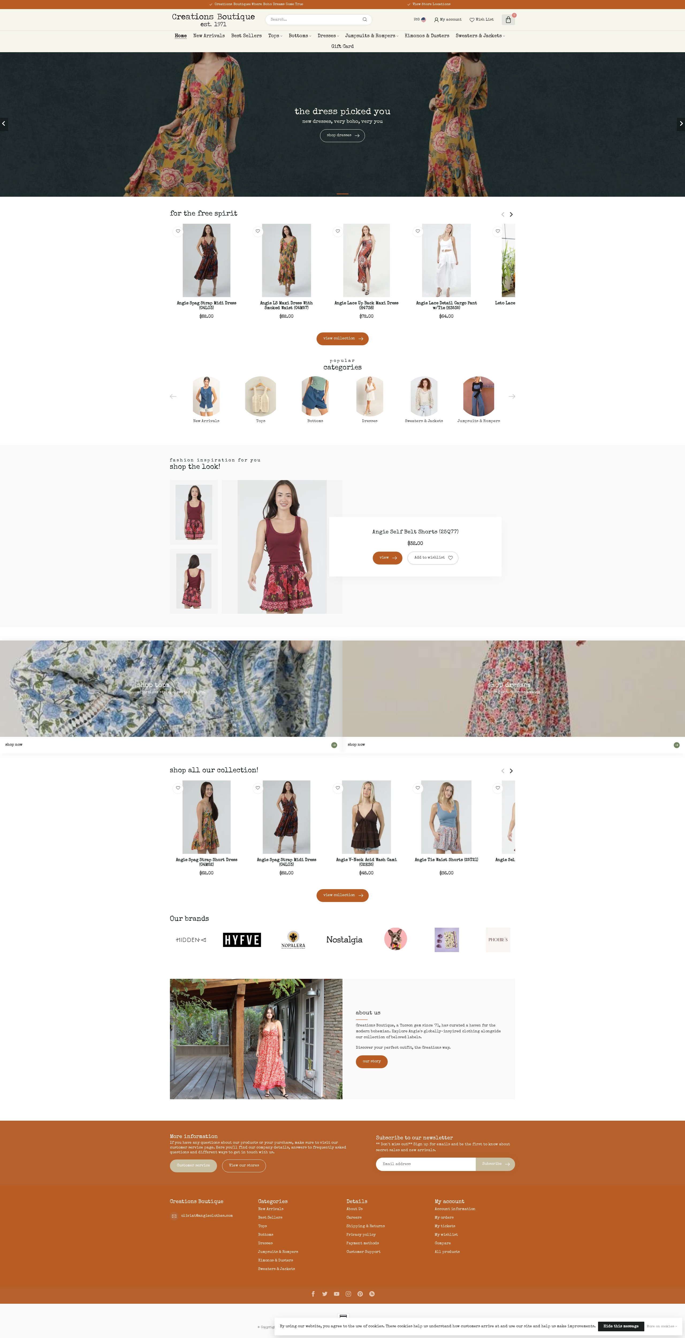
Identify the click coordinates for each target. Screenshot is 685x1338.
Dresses (327, 36)
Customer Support (363, 1252)
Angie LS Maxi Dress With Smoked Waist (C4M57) (286, 305)
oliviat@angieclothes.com (207, 1216)
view (384, 558)
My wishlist (446, 1235)
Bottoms (298, 36)
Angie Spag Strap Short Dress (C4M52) (206, 862)
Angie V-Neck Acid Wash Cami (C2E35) (366, 862)
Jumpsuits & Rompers (370, 36)
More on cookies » (662, 1326)
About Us (355, 1209)
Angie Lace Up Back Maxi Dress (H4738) (366, 305)
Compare (443, 1243)
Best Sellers (246, 36)
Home (181, 36)
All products (447, 1252)
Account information (455, 1209)
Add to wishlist (429, 558)
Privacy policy (361, 1235)
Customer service (193, 1166)
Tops (273, 36)
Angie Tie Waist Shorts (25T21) (446, 860)
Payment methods (363, 1243)
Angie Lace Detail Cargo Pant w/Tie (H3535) (446, 305)
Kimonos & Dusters (427, 36)
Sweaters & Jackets (479, 36)
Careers (354, 1218)
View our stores (244, 1166)
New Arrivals (209, 36)
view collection (339, 338)
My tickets (445, 1226)
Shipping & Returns (366, 1226)
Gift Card (342, 46)
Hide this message (621, 1326)
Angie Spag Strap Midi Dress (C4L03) (206, 305)
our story (372, 1061)
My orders (444, 1218)
